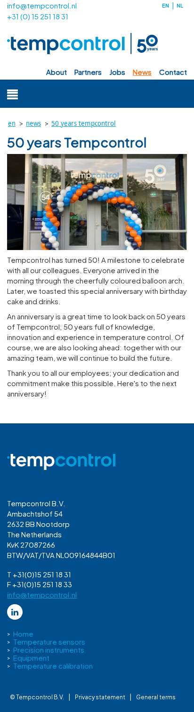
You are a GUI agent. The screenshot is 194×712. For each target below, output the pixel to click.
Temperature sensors (49, 642)
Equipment (31, 658)
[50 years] (97, 202)
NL (180, 5)
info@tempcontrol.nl (42, 5)
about (56, 71)
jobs (117, 71)
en (165, 5)
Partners (88, 71)
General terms (156, 697)
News (142, 71)
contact (173, 71)
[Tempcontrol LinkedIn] (15, 611)
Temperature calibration (53, 666)
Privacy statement (100, 697)
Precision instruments (48, 650)
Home (23, 634)
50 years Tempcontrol (83, 123)
